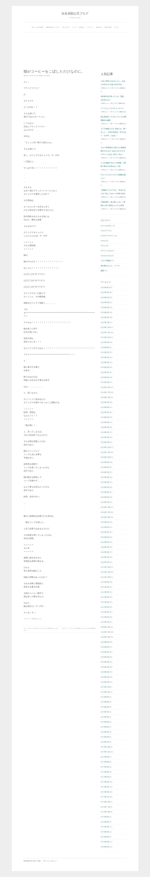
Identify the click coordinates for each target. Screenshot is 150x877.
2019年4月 (105, 702)
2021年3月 (105, 612)
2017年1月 (105, 797)
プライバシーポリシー (50, 861)
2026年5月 (105, 302)
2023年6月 (105, 477)
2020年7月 (105, 652)
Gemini (103, 241)
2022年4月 (105, 547)
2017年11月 (105, 752)
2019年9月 (105, 697)
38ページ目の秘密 (37, 27)
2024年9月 (105, 402)
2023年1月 (105, 502)
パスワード (90, 27)
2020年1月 (105, 682)
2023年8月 (105, 467)
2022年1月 (105, 562)
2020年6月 (105, 657)
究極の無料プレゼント (53, 27)
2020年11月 (105, 632)
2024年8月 (105, 407)
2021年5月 (105, 602)
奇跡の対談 (108, 27)
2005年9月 (105, 847)
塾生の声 (99, 27)
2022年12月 (105, 507)
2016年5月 (105, 837)
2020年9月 (105, 642)
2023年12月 (105, 447)
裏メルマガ (66, 27)
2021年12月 (105, 567)
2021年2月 (105, 617)
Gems (103, 245)
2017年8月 (105, 762)
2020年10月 (105, 637)
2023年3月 (105, 492)
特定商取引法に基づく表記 (32, 861)
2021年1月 (105, 622)
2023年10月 (105, 457)
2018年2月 (105, 737)
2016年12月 (105, 802)
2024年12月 (105, 387)
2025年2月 (105, 377)
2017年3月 (105, 787)
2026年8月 (105, 287)
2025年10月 (105, 337)
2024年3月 (105, 432)
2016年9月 (105, 817)
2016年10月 (105, 812)
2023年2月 (105, 497)
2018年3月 (105, 732)
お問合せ (81, 27)
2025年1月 (105, 382)
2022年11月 (105, 512)
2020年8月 (105, 647)
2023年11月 (105, 452)
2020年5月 (105, 662)
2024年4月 (105, 427)
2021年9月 (105, 582)
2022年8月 (105, 527)
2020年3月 (105, 672)
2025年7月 (105, 352)
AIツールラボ (105, 226)
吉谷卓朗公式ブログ (75, 13)
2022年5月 (105, 542)
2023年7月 (105, 472)
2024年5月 (105, 422)
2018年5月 (105, 722)
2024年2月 (105, 437)
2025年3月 (105, 372)
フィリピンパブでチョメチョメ (112, 108)
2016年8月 (105, 822)
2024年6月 (105, 417)
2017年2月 (105, 792)
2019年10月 (105, 692)
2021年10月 (105, 577)
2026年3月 (105, 312)
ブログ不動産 (106, 260)
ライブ (74, 27)
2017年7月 (105, 767)
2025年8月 (105, 347)
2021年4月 (105, 607)
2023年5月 (105, 482)
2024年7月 (105, 412)
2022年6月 (105, 537)
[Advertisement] (75, 50)
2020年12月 (105, 627)
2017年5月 (105, 777)
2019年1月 (105, 712)
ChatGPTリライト (107, 235)
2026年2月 (105, 317)
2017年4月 (105, 782)
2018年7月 (105, 717)
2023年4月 (105, 487)
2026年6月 (105, 297)
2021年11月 (105, 572)
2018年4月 (105, 727)
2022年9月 (105, 522)
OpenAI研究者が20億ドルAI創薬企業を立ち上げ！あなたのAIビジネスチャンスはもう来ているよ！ (113, 150)
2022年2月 (105, 557)
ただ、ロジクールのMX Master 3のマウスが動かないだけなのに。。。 (41, 629)
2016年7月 (105, 827)
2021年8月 (105, 587)
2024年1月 (105, 442)
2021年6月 (105, 597)
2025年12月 (105, 327)
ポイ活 (116, 27)
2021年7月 (105, 592)
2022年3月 (105, 552)
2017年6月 (105, 772)
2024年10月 (105, 397)
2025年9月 (105, 342)
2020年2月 (105, 677)
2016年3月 (105, 842)
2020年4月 (105, 667)
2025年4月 (105, 367)
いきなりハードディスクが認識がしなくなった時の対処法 (78, 628)
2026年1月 (105, 322)
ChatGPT (104, 231)
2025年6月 (105, 357)
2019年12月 (105, 687)
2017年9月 (105, 757)
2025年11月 (105, 332)
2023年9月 (105, 462)
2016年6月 (105, 832)
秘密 (102, 270)
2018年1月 (105, 742)
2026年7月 (105, 292)
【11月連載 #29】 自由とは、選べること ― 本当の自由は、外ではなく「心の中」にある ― (113, 132)
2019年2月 (105, 707)
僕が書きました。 (37, 619)
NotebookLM (105, 255)
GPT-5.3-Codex (106, 251)
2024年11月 (105, 392)
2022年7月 (105, 532)
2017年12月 (105, 747)
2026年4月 (105, 307)
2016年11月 (105, 807)
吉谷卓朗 (47, 75)
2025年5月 (105, 362)
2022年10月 (105, 517)
